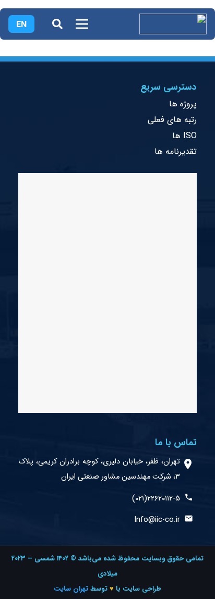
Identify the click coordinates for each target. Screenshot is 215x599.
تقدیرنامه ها (175, 151)
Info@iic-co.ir (157, 520)
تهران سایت (71, 588)
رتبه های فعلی (172, 119)
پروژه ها (183, 104)
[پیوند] (173, 24)
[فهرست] (82, 24)
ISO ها (184, 135)
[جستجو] (57, 24)
